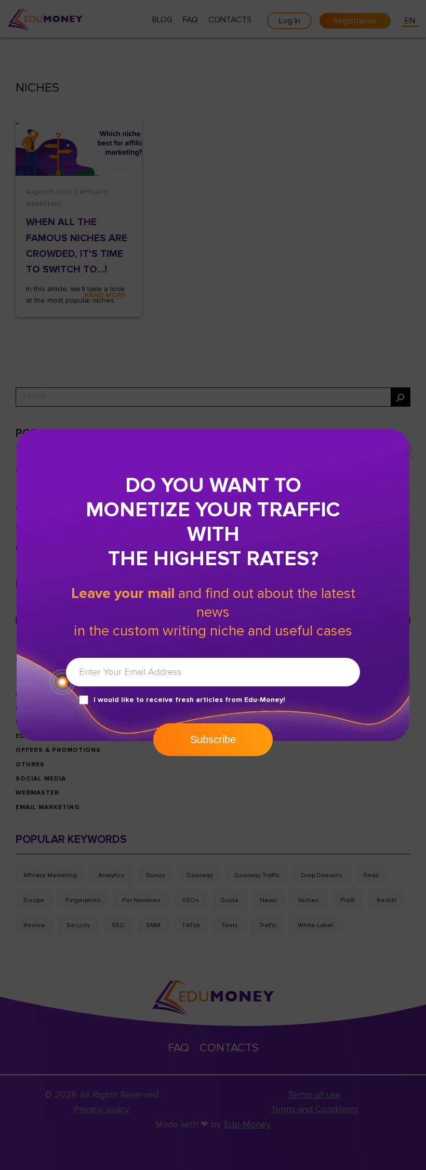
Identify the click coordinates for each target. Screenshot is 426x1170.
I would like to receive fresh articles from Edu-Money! (189, 699)
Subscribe (213, 739)
